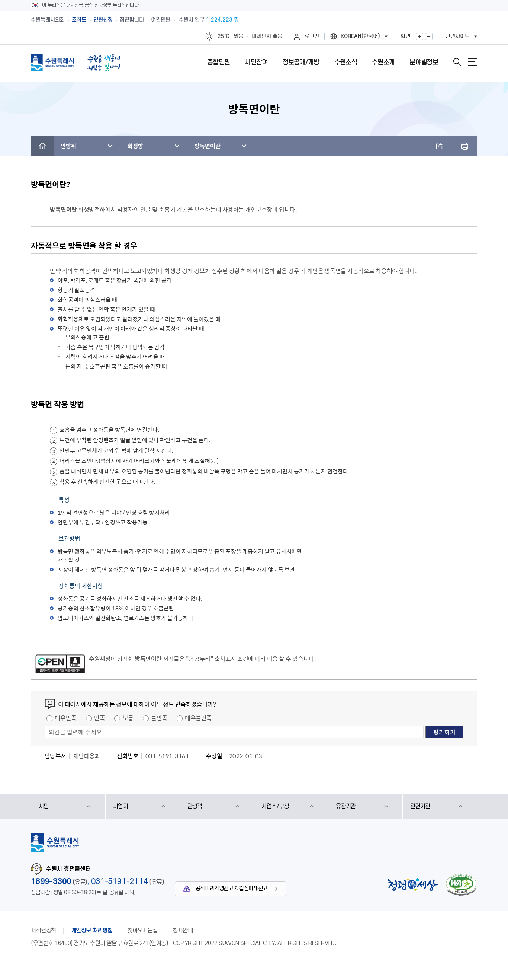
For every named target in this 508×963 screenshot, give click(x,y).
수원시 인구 (209, 20)
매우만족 (65, 717)
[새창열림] (60, 665)
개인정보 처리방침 (92, 930)
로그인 (312, 36)
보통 (128, 717)
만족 (99, 717)
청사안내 (183, 930)
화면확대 (419, 36)
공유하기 (439, 146)
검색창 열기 (457, 62)
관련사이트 (458, 36)
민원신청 (103, 20)
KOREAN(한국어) (360, 36)
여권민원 (160, 20)
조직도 (79, 20)
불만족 (159, 717)
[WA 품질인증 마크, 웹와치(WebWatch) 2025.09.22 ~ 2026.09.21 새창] (461, 884)
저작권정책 (43, 930)
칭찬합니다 (132, 20)
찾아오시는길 (143, 930)
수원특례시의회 (48, 20)
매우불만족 (198, 717)
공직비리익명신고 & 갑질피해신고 (231, 889)
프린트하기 (464, 146)
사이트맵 (472, 62)
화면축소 (429, 36)
